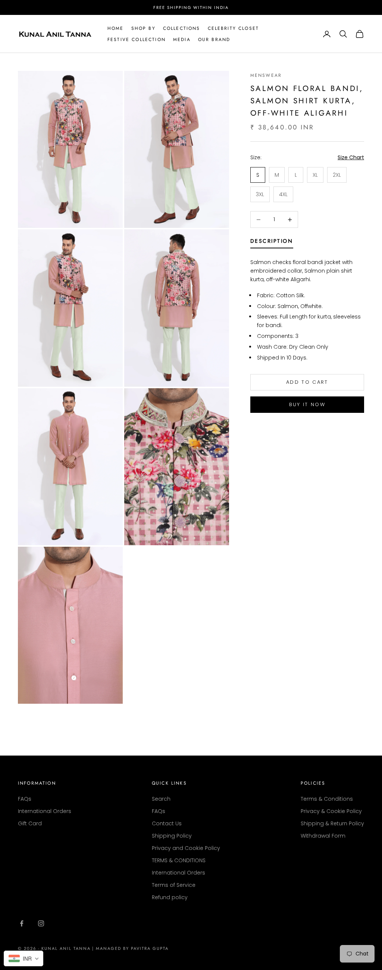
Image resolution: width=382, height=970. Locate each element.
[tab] (271, 242)
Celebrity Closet (233, 28)
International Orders (44, 811)
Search (161, 799)
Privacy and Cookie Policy (186, 848)
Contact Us (167, 823)
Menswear (266, 75)
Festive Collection (136, 39)
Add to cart (307, 382)
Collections (181, 28)
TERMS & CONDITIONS (179, 860)
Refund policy (170, 897)
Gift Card (30, 823)
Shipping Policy (172, 835)
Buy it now (307, 404)
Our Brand (214, 39)
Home (115, 28)
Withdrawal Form (323, 835)
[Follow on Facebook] (21, 923)
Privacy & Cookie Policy (331, 811)
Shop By (143, 28)
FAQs (24, 799)
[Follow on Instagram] (41, 923)
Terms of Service (173, 885)
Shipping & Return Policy (332, 823)
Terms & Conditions (327, 799)
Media (182, 39)
